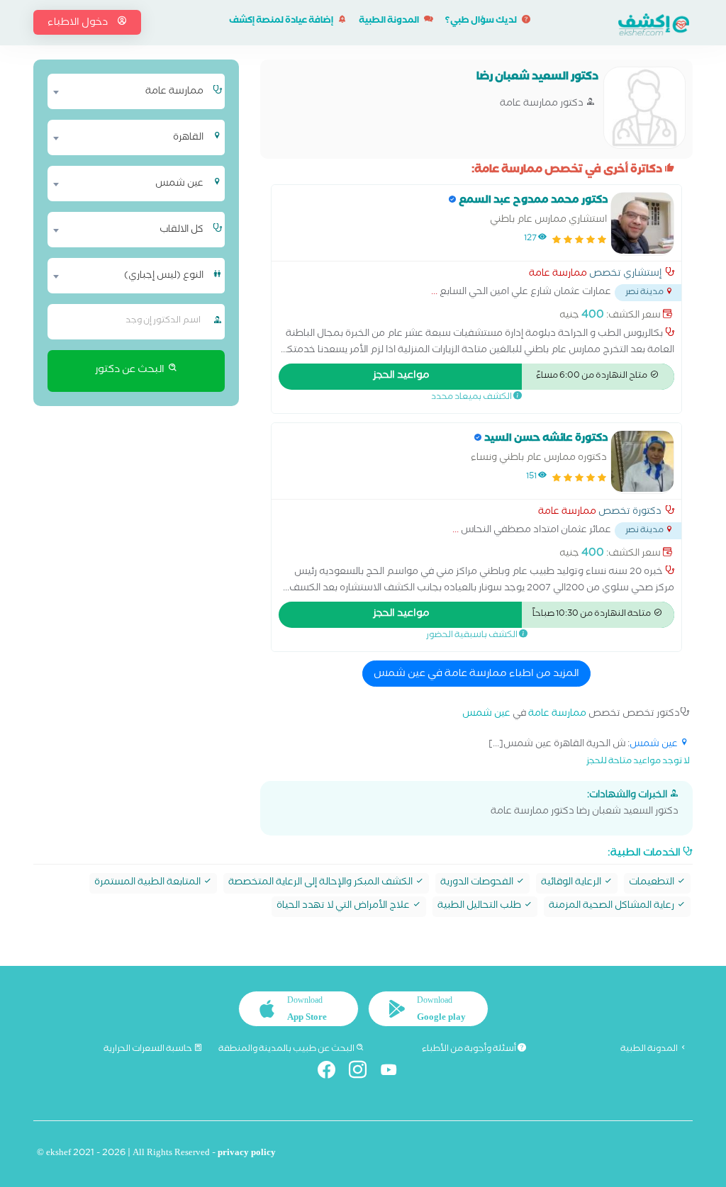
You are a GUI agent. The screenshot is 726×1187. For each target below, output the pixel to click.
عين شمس (486, 715)
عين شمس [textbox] (179, 184)
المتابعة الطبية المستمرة (148, 883)
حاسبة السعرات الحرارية (149, 1049)
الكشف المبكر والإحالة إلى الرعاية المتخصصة (321, 883)
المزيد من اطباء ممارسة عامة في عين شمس (476, 674)
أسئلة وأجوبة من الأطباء (470, 1049)
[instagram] (363, 1072)
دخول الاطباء (79, 23)
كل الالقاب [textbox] (181, 230)
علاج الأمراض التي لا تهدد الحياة (344, 907)
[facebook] (332, 1072)
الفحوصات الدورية (477, 883)
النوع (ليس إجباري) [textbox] (163, 276)
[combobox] (129, 91)
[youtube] (394, 1072)
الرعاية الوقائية (572, 883)
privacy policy (247, 1154)
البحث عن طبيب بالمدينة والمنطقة (287, 1049)
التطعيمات (652, 883)
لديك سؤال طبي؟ (481, 21)
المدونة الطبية (389, 21)
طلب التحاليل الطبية (480, 907)
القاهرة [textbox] (188, 138)
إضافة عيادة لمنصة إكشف (282, 21)
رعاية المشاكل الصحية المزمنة (612, 907)
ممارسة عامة (558, 275)
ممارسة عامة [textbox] (174, 92)
